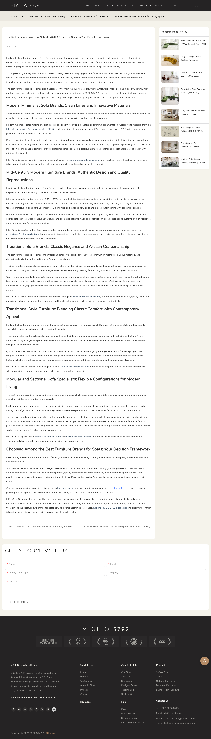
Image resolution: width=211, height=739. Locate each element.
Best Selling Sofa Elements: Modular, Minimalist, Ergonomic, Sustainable (193, 91)
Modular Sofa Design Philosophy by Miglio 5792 (193, 161)
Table (159, 676)
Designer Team (129, 685)
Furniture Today (65, 488)
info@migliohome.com (174, 713)
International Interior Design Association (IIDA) (30, 129)
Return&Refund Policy (132, 722)
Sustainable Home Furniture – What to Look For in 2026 (193, 42)
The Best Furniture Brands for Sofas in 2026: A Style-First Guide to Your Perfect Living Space (116, 16)
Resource (51, 16)
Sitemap (50, 733)
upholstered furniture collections (22, 234)
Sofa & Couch (163, 672)
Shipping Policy (129, 718)
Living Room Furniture (167, 689)
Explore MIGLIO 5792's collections (111, 507)
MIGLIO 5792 (18, 16)
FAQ (123, 709)
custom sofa (117, 488)
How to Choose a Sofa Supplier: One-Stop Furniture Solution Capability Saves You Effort (193, 74)
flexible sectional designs (78, 436)
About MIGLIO (35, 16)
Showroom (127, 681)
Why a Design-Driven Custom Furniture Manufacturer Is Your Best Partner (192, 58)
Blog (62, 16)
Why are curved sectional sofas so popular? (193, 112)
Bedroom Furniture (166, 685)
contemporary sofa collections (84, 160)
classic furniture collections (86, 296)
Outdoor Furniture (165, 681)
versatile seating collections (75, 366)
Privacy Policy (128, 713)
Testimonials (127, 689)
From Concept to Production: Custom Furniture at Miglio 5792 (192, 145)
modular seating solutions (48, 436)
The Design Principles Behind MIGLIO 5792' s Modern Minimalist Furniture (193, 129)
